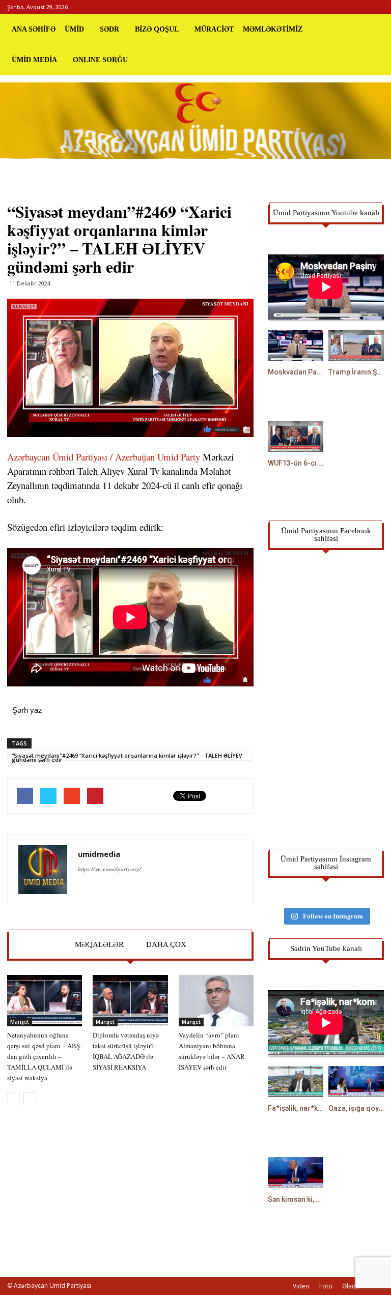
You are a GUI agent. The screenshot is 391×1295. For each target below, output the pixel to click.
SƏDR (109, 29)
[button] (371, 45)
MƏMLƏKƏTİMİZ (272, 29)
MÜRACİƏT (214, 29)
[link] (103, 456)
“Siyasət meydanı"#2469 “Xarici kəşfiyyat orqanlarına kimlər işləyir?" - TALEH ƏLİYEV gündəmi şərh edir (127, 756)
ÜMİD (74, 29)
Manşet (19, 1021)
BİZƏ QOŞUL (157, 29)
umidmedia (99, 854)
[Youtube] (376, 7)
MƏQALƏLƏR (99, 944)
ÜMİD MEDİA (34, 60)
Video (301, 1286)
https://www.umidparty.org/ (109, 869)
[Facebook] (342, 7)
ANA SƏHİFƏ (33, 29)
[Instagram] (359, 7)
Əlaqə (350, 1286)
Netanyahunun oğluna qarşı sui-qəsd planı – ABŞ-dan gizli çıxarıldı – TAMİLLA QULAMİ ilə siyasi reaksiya (44, 1056)
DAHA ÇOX (166, 944)
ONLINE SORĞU (100, 60)
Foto (325, 1286)
